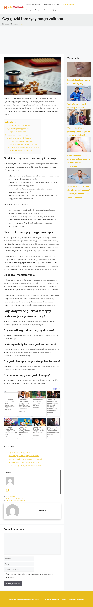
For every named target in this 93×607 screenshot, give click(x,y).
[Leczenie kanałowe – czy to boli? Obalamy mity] (79, 70)
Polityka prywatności (51, 599)
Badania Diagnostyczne (33, 4)
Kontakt (63, 599)
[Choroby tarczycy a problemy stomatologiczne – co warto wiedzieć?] (79, 117)
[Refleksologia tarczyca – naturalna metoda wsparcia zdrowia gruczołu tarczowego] (79, 145)
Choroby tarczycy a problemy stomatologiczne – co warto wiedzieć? (78, 131)
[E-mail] (7, 491)
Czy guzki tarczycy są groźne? (19, 452)
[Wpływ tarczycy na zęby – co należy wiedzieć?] (79, 94)
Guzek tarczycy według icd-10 (15, 498)
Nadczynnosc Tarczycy (33, 10)
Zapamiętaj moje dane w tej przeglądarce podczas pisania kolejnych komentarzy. (30, 575)
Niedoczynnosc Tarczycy (51, 4)
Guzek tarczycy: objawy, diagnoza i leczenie (24, 462)
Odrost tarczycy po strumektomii (16, 500)
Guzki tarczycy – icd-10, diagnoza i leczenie (24, 456)
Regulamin (72, 599)
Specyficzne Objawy (50, 10)
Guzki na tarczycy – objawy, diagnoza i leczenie (25, 465)
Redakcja (80, 599)
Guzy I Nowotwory (68, 4)
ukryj (16, 122)
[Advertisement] (46, 40)
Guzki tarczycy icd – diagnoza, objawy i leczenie (26, 459)
